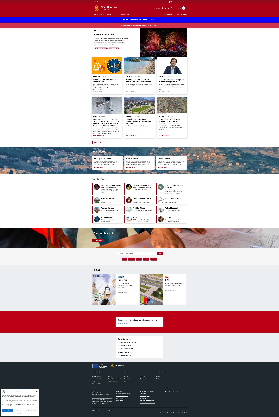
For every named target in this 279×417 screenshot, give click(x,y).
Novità (109, 14)
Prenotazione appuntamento (123, 394)
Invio (159, 253)
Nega (19, 411)
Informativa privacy (145, 396)
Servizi (116, 14)
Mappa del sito (108, 410)
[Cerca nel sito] (183, 8)
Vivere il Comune (125, 14)
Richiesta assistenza (121, 398)
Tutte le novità (98, 143)
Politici (110, 376)
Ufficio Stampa (119, 400)
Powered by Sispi (182, 413)
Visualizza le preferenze (31, 411)
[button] (36, 391)
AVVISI (95, 116)
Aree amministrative (97, 379)
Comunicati (127, 379)
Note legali (143, 398)
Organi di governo (96, 376)
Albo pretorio (143, 394)
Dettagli (152, 19)
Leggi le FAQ (119, 391)
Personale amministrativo (114, 379)
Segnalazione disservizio (122, 396)
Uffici (93, 381)
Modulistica (143, 379)
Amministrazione (99, 14)
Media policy (95, 410)
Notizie (126, 376)
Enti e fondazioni (96, 383)
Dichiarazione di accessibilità (147, 400)
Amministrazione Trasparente (147, 391)
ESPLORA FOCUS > (123, 290)
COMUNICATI (96, 76)
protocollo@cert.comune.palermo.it (103, 401)
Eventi (157, 379)
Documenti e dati (167, 14)
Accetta (7, 411)
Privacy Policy (19, 413)
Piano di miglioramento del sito (147, 403)
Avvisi (125, 381)
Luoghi (158, 376)
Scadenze (142, 376)
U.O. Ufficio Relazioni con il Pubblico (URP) (102, 398)
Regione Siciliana (97, 1)
